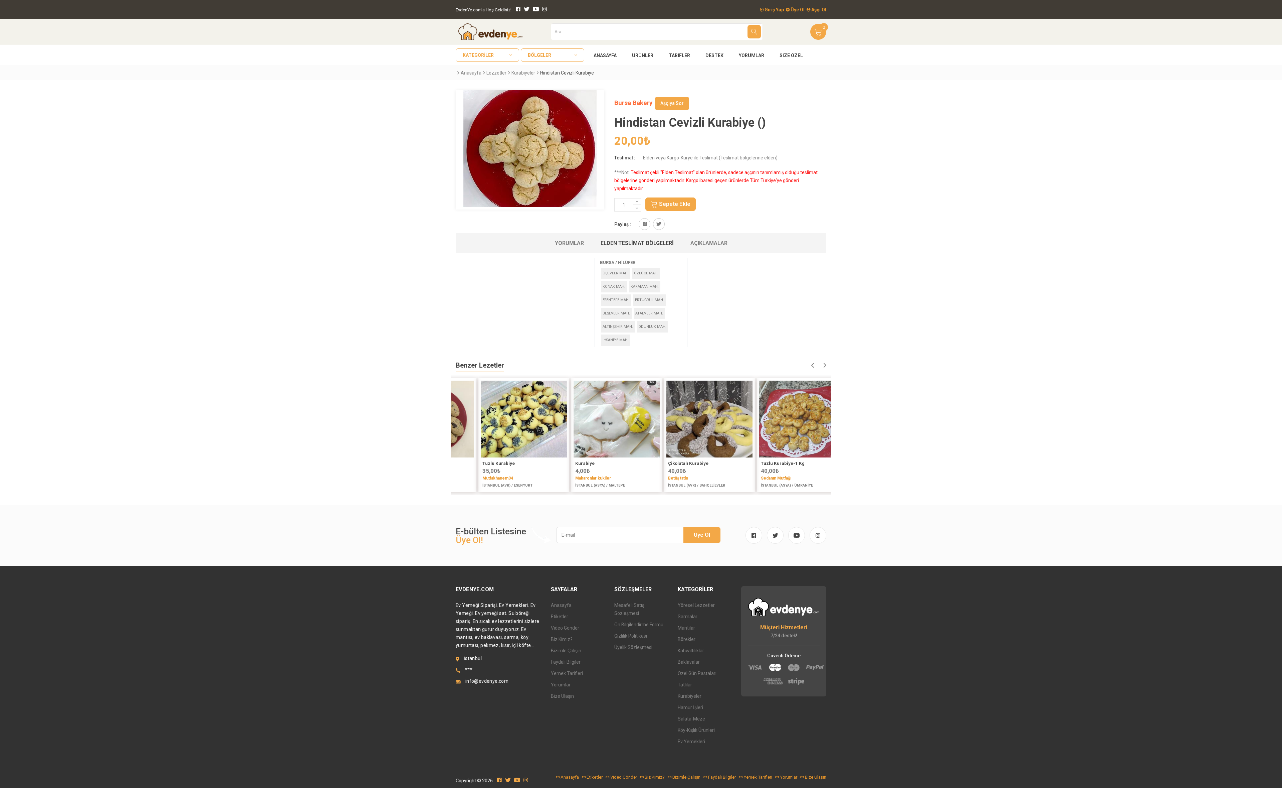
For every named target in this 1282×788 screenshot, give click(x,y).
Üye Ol (797, 9)
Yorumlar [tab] (569, 243)
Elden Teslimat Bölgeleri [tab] (637, 243)
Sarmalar (687, 616)
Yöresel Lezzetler (696, 605)
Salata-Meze (691, 718)
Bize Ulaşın (562, 696)
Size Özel (791, 55)
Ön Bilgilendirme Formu (638, 624)
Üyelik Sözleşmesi (633, 647)
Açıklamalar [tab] (708, 243)
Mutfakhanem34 (476, 478)
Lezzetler (496, 73)
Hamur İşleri (690, 707)
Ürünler (642, 55)
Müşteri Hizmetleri (783, 627)
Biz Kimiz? (562, 639)
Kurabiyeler (523, 73)
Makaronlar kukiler (571, 478)
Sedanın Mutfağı (754, 478)
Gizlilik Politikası (630, 636)
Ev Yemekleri (691, 741)
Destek (714, 55)
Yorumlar (751, 55)
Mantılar (686, 628)
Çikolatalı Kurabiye (666, 463)
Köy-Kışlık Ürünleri (696, 730)
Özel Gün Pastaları (697, 673)
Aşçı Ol (818, 9)
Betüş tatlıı (656, 478)
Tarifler (679, 55)
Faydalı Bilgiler (566, 662)
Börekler (686, 639)
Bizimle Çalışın (566, 650)
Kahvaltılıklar (691, 650)
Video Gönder (565, 628)
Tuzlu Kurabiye (477, 463)
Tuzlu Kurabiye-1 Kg (761, 463)
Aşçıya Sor (672, 103)
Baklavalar (689, 662)
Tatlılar (685, 684)
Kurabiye (563, 463)
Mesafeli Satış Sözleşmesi (629, 609)
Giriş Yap (774, 9)
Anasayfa (605, 55)
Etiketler (559, 616)
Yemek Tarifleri (567, 673)
